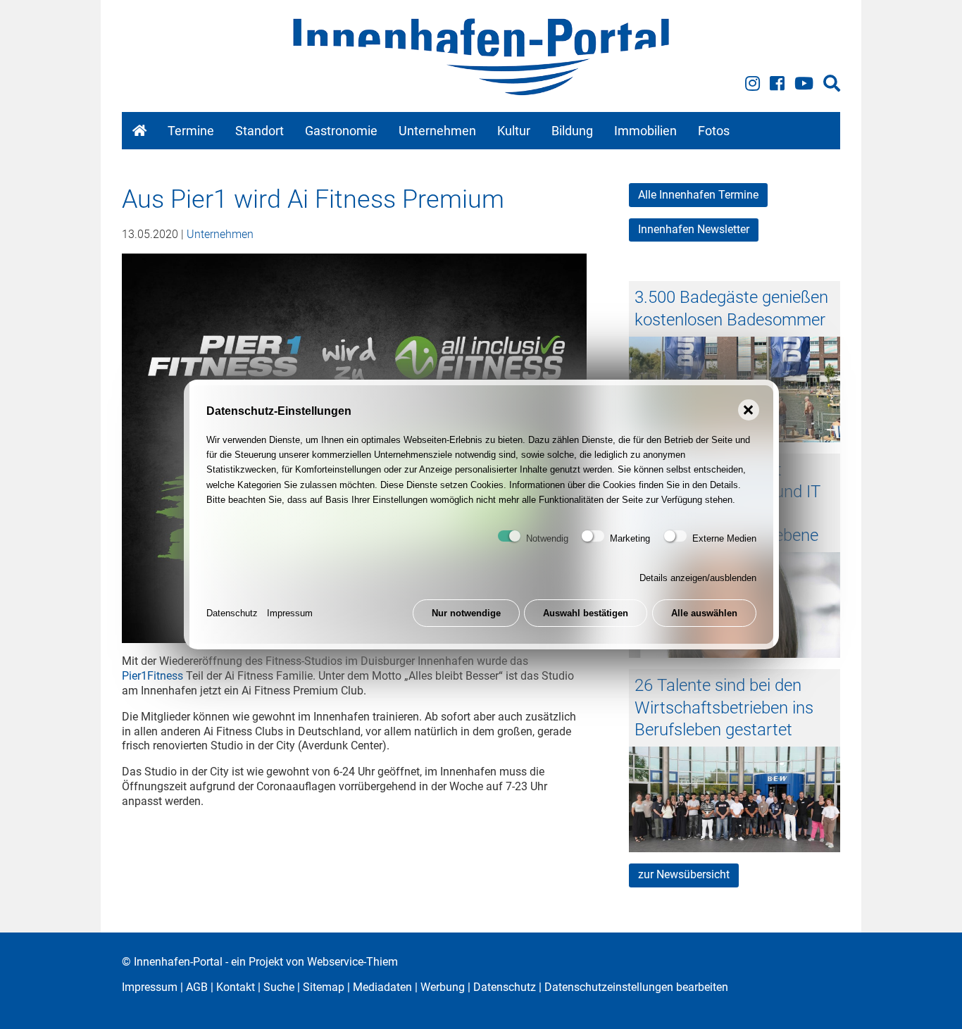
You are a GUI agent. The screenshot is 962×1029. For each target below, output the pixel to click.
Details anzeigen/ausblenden (697, 578)
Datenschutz (232, 613)
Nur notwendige (466, 613)
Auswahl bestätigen (585, 613)
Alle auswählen (704, 613)
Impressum (290, 613)
